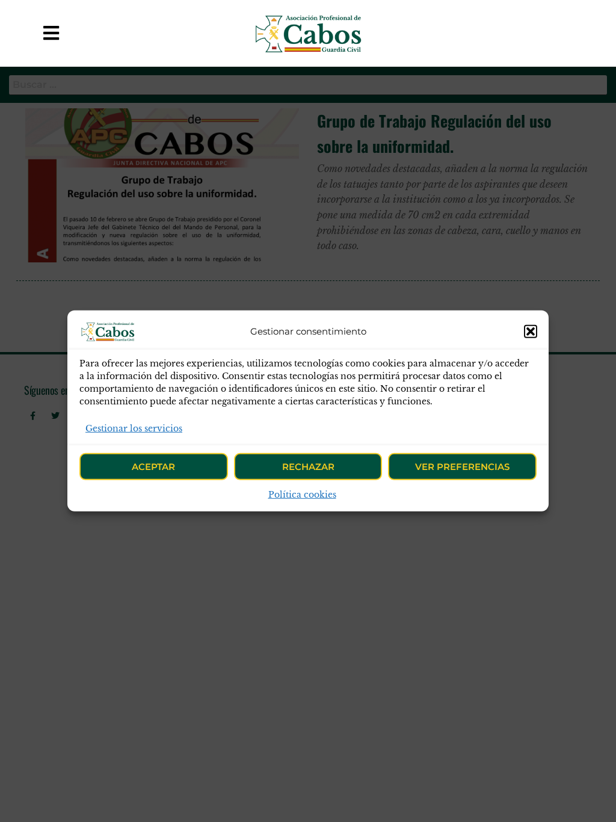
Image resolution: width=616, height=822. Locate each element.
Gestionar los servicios (133, 428)
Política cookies (302, 494)
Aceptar (153, 466)
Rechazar (308, 466)
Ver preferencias (462, 466)
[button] (531, 332)
